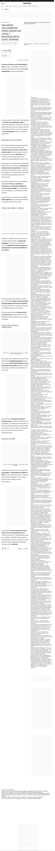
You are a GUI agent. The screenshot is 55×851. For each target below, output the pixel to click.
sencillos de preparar (15, 361)
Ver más (33, 667)
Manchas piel (51, 0)
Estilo (3, 9)
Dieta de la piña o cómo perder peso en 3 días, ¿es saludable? (18, 798)
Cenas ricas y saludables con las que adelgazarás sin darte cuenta (19, 792)
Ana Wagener (9, 0)
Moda (2, 6)
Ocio (8, 9)
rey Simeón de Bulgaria (39, 0)
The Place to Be (35, 6)
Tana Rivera (32, 0)
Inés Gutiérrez (7, 50)
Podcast (29, 6)
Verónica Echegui (16, 0)
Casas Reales (23, 6)
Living (19, 6)
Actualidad (15, 6)
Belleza (6, 6)
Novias (10, 6)
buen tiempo (5, 472)
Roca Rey (46, 0)
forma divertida (9, 131)
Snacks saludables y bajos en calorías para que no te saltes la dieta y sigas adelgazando (24, 794)
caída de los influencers (24, 0)
